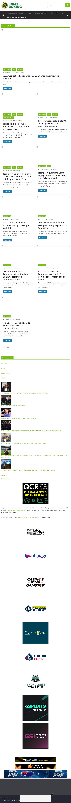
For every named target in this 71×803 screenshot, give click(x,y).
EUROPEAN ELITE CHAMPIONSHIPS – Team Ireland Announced (19, 418)
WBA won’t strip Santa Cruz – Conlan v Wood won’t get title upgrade (32, 77)
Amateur (22, 13)
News (14, 69)
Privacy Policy (5, 478)
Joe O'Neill (17, 268)
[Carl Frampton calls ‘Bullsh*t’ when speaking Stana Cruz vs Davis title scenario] (53, 102)
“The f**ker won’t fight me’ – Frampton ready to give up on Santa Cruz (52, 225)
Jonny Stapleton (20, 72)
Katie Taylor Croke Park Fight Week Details (13, 405)
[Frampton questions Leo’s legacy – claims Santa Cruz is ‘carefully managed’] (53, 155)
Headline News (12, 13)
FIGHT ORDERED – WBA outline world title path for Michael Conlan (16, 126)
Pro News (20, 69)
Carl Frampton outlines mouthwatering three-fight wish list (16, 225)
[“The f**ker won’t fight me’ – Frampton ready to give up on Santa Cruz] (53, 204)
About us (4, 475)
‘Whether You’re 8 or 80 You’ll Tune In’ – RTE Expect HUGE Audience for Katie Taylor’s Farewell (28, 470)
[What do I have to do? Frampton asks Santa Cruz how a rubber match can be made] (53, 253)
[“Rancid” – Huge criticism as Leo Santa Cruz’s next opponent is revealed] (18, 305)
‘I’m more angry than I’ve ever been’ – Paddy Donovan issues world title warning (24, 393)
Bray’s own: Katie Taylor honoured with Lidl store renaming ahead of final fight (24, 443)
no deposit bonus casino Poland (26, 517)
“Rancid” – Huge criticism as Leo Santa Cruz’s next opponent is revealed (16, 325)
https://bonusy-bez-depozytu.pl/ (16, 510)
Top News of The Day (8, 117)
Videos (30, 13)
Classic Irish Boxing (41, 13)
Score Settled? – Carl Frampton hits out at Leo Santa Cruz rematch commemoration (15, 275)
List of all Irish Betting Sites (16, 17)
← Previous (5, 347)
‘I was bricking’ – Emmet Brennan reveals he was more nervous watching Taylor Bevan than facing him (31, 430)
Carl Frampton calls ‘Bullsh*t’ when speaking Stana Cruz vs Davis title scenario (52, 123)
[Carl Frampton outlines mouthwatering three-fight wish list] (18, 204)
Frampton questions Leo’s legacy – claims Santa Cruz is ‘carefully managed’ (52, 175)
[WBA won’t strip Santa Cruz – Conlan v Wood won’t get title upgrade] (35, 48)
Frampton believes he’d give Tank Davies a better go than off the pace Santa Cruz (17, 176)
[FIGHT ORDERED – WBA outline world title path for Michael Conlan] (18, 102)
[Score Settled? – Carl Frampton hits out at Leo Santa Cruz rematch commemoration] (18, 253)
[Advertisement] (35, 798)
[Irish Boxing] (3, 15)
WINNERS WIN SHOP (57, 13)
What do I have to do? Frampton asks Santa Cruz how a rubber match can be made (51, 275)
